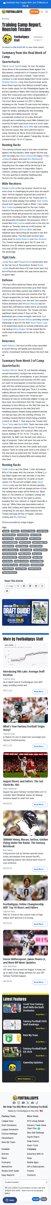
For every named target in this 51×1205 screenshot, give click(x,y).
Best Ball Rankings (35, 1132)
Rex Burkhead (34, 159)
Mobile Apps (33, 1162)
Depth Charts (33, 1137)
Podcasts (6, 1162)
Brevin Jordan (26, 550)
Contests (31, 1175)
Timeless (15, 531)
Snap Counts (33, 1141)
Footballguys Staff (21, 38)
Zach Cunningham (10, 542)
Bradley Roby (8, 569)
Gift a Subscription (35, 1166)
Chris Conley (42, 201)
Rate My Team (30, 1035)
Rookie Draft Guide (10, 1171)
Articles (5, 19)
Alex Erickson (40, 239)
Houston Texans (28, 531)
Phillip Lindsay (8, 469)
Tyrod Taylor (14, 66)
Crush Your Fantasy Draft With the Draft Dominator (33, 1007)
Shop (29, 1158)
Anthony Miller (25, 229)
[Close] (46, 1182)
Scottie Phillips (36, 561)
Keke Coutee (19, 223)
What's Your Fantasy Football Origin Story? (24, 728)
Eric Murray (7, 561)
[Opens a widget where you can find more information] (10, 1200)
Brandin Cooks (8, 188)
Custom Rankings (9, 1133)
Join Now (34, 11)
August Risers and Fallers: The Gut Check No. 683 (23, 783)
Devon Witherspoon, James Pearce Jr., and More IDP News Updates (24, 960)
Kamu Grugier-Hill (21, 329)
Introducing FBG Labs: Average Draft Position (24, 673)
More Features (24, 1079)
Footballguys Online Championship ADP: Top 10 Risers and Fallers (23, 906)
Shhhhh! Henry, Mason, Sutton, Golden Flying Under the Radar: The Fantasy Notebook (25, 843)
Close (43, 1199)
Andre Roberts (22, 239)
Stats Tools (32, 1145)
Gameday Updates (33, 1062)
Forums (30, 1171)
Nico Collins (7, 207)
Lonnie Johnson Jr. (10, 550)
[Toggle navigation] (46, 11)
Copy (10, 586)
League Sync (7, 1121)
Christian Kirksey (24, 319)
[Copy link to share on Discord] (7, 591)
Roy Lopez (37, 554)
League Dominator (10, 1129)
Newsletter (7, 1166)
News (4, 1158)
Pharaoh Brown (25, 262)
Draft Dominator (9, 1125)
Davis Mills (28, 126)
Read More (39, 691)
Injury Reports (8, 1175)
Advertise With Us (35, 1154)
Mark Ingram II (21, 546)
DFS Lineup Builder (35, 1121)
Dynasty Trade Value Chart (37, 1127)
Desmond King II (40, 550)
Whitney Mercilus (30, 303)
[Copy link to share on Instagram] (42, 586)
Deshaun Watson (10, 82)
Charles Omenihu (21, 561)
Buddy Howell (8, 546)
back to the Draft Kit (15, 47)
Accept (36, 1199)
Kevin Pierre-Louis (39, 323)
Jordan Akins (8, 262)
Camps (5, 531)
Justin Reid (24, 565)
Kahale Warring (34, 569)
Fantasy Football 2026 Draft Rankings (35, 1023)
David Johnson (26, 156)
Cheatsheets (7, 1138)
